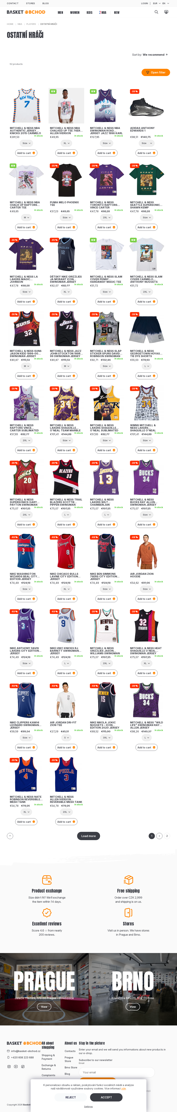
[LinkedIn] (23, 1065)
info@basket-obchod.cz (25, 1051)
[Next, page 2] (159, 836)
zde (123, 1088)
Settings (88, 1106)
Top (10, 836)
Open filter (158, 72)
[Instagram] (9, 1065)
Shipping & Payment (48, 1057)
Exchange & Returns (49, 1067)
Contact (12, 3)
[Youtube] (16, 1065)
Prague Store (69, 1059)
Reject (71, 1097)
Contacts (70, 1051)
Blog (46, 3)
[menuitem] (60, 12)
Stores (30, 3)
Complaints (48, 1075)
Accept (106, 1097)
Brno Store (71, 1067)
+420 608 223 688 (22, 1057)
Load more (88, 836)
